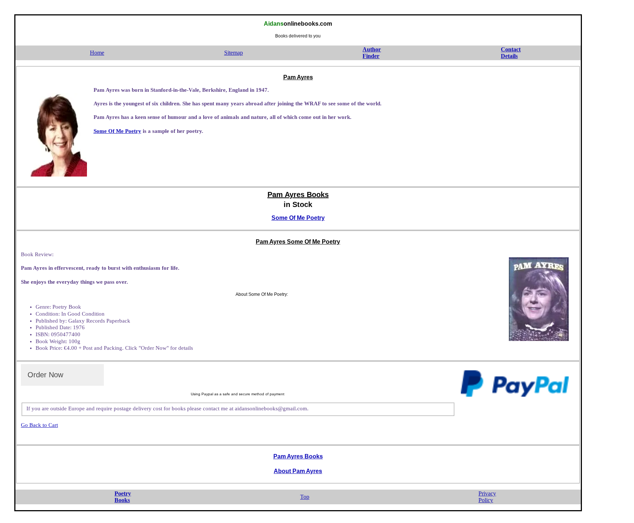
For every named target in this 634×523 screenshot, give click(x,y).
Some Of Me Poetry (117, 131)
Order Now (45, 375)
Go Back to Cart (39, 425)
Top (304, 497)
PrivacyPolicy (487, 497)
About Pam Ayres (298, 471)
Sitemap (233, 53)
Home (97, 53)
